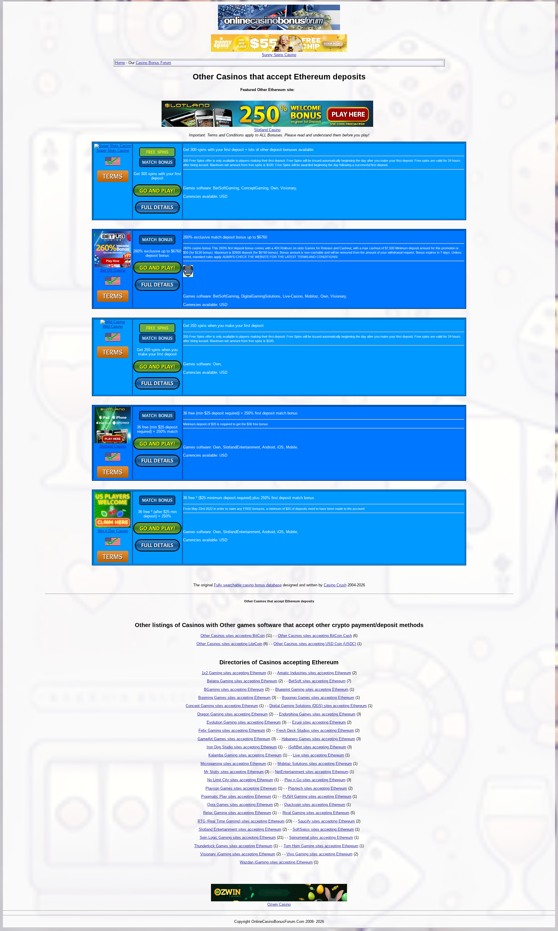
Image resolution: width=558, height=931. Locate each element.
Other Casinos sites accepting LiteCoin (229, 644)
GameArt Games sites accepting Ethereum (234, 739)
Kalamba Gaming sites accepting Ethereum (245, 755)
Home (120, 62)
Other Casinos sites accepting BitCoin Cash (315, 635)
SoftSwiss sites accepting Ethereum (323, 829)
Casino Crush (335, 585)
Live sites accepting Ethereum (318, 755)
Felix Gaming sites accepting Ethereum (231, 730)
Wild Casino (113, 326)
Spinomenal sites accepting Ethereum (321, 837)
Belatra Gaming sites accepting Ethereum (242, 681)
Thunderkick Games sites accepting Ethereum (233, 846)
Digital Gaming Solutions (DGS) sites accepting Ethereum (318, 706)
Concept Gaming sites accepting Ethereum (222, 706)
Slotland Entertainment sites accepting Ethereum (240, 829)
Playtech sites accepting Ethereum (317, 788)
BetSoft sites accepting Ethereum (317, 681)
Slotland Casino (267, 130)
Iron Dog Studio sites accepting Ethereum (242, 747)
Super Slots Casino (112, 150)
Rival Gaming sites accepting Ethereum (315, 813)
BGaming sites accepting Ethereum (234, 689)
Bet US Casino (112, 270)
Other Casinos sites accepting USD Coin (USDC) (314, 644)
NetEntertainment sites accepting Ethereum (311, 772)
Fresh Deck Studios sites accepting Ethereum (315, 730)
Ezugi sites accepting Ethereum (319, 722)
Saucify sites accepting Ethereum (326, 821)
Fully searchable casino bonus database (248, 585)
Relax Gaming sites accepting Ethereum (237, 813)
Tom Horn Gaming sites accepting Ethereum (321, 846)
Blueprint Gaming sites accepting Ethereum (311, 689)
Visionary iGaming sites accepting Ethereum (237, 854)
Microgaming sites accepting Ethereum (233, 763)
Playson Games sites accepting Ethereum (241, 788)
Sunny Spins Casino (279, 55)
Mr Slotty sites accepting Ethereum (234, 772)
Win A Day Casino (113, 531)
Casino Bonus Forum (153, 62)
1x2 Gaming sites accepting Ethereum (234, 673)
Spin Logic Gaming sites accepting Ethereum (238, 837)
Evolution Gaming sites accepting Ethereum (244, 722)
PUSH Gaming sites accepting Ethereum (316, 796)
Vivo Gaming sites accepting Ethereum (320, 854)
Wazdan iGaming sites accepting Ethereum (276, 862)
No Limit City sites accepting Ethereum (240, 780)
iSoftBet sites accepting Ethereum (317, 747)
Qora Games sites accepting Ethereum (240, 804)
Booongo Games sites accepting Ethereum (318, 697)
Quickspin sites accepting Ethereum (314, 804)
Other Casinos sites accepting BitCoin (233, 635)
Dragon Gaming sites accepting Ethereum (232, 714)
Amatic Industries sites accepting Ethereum (314, 673)
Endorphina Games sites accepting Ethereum (317, 714)
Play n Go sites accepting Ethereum (315, 780)
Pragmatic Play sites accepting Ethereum (236, 796)
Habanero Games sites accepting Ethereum (318, 739)
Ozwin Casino (279, 904)
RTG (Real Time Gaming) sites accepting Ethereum (241, 821)
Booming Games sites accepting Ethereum (234, 697)
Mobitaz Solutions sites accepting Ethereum (315, 763)
